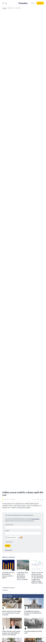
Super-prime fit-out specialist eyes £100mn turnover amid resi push (11, 612)
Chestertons (5, 590)
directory (11, 8)
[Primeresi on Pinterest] (40, 499)
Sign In (32, 3)
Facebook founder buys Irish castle (33, 632)
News (6, 499)
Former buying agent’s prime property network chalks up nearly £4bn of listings (11, 633)
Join (40, 3)
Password (7, 530)
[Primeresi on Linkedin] (35, 499)
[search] (6, 3)
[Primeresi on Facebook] (38, 499)
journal (4, 8)
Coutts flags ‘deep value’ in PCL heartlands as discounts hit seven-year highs (22, 576)
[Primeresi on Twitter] (33, 499)
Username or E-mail (9, 524)
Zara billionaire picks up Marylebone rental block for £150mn (33, 612)
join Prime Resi (35, 519)
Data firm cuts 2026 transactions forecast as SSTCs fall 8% (8, 575)
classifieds (18, 8)
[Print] (43, 499)
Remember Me (9, 541)
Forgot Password (8, 550)
